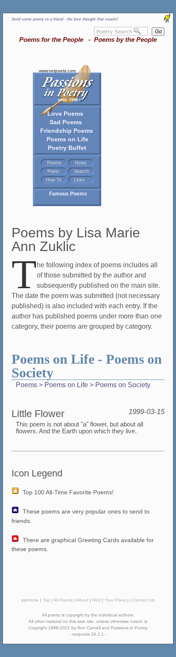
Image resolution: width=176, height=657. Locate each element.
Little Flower (38, 413)
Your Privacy (117, 600)
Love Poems (65, 113)
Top (46, 600)
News (81, 162)
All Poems (63, 600)
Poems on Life (67, 139)
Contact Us (144, 600)
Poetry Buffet (67, 147)
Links (79, 179)
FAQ (96, 600)
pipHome (30, 600)
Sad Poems (66, 122)
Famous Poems (68, 194)
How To (54, 179)
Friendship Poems (66, 130)
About (82, 600)
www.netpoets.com (57, 70)
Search (81, 171)
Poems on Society (122, 384)
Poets (53, 171)
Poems (54, 162)
